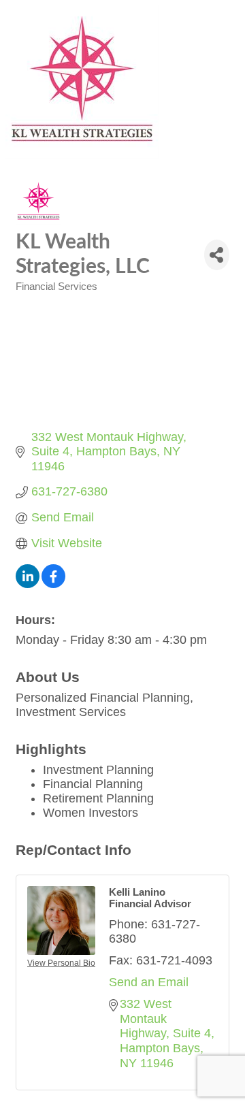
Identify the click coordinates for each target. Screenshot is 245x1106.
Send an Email (149, 982)
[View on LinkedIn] (27, 584)
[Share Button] (216, 255)
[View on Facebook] (53, 584)
